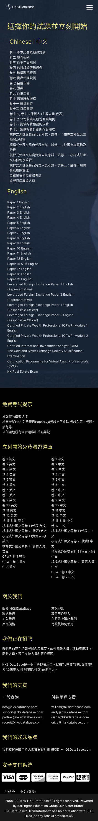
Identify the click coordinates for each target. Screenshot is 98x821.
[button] (90, 7)
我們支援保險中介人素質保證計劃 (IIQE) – (32, 749)
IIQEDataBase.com (77, 749)
